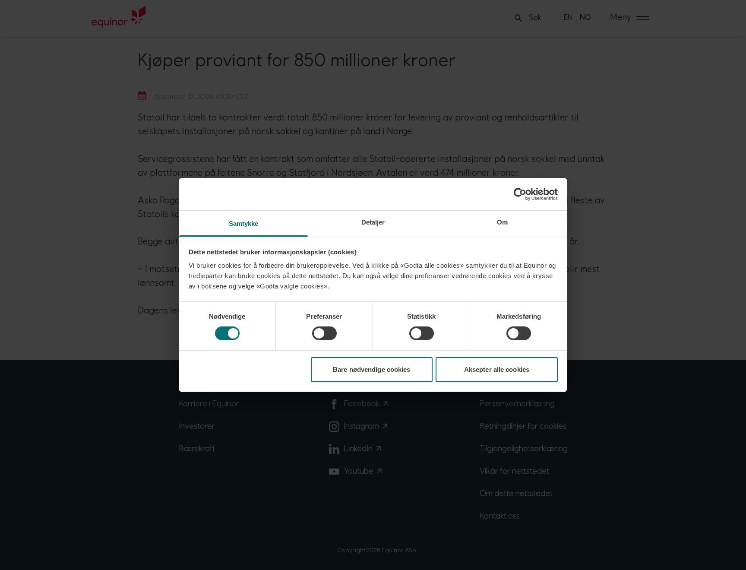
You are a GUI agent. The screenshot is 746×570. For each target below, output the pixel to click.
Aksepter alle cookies (496, 369)
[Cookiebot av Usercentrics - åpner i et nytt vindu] (520, 193)
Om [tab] (502, 222)
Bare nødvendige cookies (371, 369)
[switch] (324, 333)
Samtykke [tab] (244, 223)
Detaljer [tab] (373, 222)
